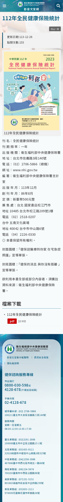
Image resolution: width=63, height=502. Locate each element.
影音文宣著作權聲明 (18, 357)
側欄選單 (4, 6)
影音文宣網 (31, 9)
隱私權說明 (13, 363)
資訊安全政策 (41, 357)
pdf (12, 321)
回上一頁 (55, 29)
